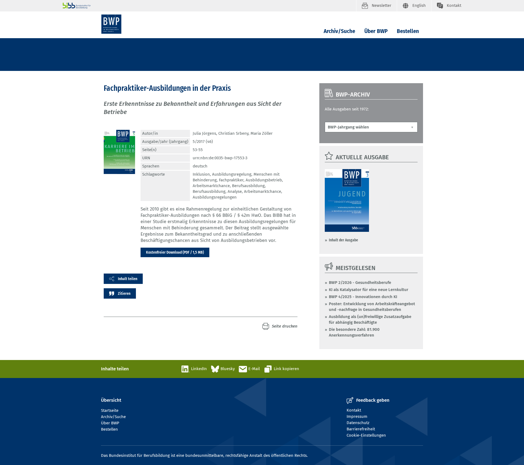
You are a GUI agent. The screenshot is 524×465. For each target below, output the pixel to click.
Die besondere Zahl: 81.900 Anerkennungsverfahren (354, 332)
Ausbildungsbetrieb (264, 180)
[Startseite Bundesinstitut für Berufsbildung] (209, 6)
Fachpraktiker (231, 180)
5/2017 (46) (203, 141)
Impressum (357, 416)
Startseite (109, 410)
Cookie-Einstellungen (366, 435)
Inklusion (201, 174)
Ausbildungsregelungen (215, 197)
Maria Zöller (262, 133)
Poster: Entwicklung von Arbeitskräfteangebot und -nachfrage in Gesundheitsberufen (372, 306)
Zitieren (124, 293)
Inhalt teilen (127, 278)
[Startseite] (111, 24)
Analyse (235, 191)
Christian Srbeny (233, 133)
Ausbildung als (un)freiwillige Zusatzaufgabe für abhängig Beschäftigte (370, 319)
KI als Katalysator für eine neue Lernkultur (368, 289)
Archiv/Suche (339, 31)
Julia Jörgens (204, 133)
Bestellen (408, 31)
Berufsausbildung (248, 185)
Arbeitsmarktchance (211, 185)
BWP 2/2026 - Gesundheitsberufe (360, 282)
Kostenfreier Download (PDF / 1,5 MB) (175, 252)
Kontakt (354, 410)
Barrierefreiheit (361, 429)
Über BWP (376, 31)
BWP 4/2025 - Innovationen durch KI (363, 296)
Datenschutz (358, 422)
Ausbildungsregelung (231, 174)
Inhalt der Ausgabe (343, 240)
